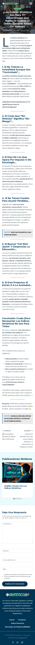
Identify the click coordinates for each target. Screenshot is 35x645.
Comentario (7, 524)
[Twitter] (17, 642)
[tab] (13, 498)
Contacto (22, 620)
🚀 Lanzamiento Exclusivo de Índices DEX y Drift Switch (8, 435)
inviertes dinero (16, 215)
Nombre (6, 551)
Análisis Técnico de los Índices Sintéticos (15, 487)
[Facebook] (13, 642)
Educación (17, 8)
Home (11, 620)
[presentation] (17, 472)
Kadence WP (22, 638)
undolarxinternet (13, 30)
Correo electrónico (10, 560)
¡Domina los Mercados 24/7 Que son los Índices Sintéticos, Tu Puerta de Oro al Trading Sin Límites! (26, 439)
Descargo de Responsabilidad (17, 627)
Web (4, 569)
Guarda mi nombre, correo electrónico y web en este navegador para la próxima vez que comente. (18, 576)
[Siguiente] (30, 480)
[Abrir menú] (31, 3)
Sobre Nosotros (17, 623)
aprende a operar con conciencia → (20, 395)
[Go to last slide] (5, 480)
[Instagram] (22, 642)
